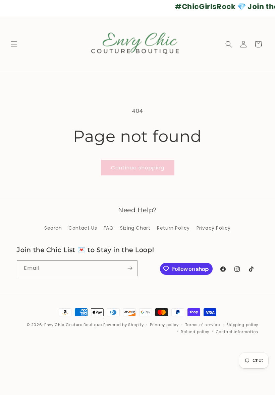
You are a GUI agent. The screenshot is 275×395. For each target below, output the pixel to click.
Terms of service (202, 324)
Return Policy (173, 228)
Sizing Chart (135, 228)
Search (53, 228)
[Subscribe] (129, 268)
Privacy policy (164, 324)
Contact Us (82, 228)
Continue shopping (137, 167)
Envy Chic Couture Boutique (73, 324)
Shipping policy (242, 324)
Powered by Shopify (123, 324)
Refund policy (195, 331)
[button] (14, 44)
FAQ (109, 228)
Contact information (237, 331)
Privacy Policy (214, 228)
